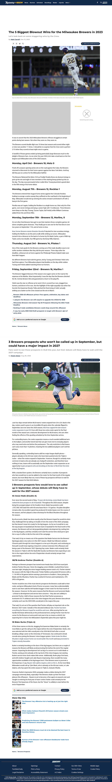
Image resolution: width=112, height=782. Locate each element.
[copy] (23, 43)
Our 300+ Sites (76, 766)
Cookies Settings (77, 772)
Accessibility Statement (39, 772)
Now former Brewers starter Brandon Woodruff (28, 231)
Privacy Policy (59, 769)
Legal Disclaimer (18, 772)
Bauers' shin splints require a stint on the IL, (42, 663)
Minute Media (12, 777)
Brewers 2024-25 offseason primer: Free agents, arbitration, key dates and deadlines (41, 296)
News (26, 2)
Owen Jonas (15, 356)
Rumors (32, 2)
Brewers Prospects (24, 751)
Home (14, 326)
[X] (101, 2)
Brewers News (22, 326)
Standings (48, 2)
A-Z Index (58, 772)
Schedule (40, 2)
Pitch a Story (35, 769)
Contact (57, 766)
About (14, 766)
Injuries (61, 2)
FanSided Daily (17, 769)
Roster (55, 2)
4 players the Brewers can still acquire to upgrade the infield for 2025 (39, 300)
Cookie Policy (95, 769)
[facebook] (97, 2)
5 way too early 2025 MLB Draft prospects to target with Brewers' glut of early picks (40, 312)
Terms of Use (76, 769)
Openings (34, 766)
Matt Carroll (15, 39)
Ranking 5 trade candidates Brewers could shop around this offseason (39, 308)
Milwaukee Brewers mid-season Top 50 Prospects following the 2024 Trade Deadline (41, 304)
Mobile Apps (94, 766)
